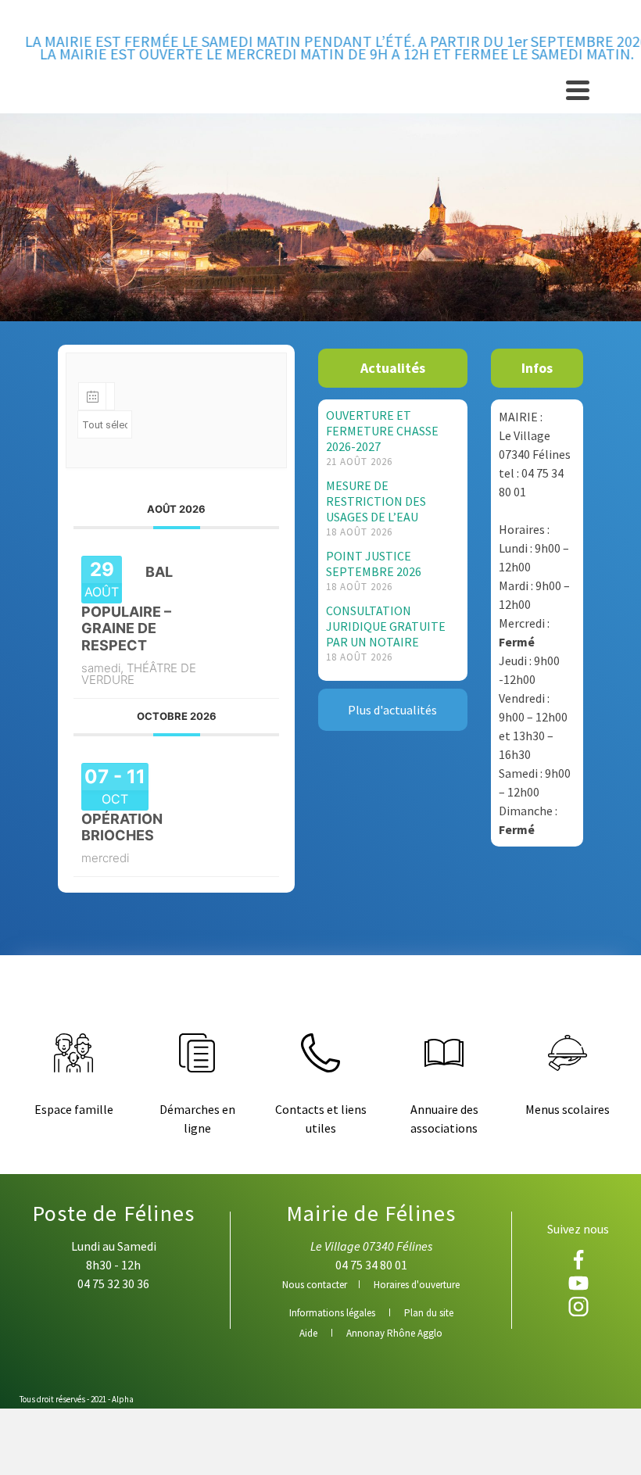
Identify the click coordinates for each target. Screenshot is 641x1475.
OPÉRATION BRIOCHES (122, 827)
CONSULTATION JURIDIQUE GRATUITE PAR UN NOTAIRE (386, 626)
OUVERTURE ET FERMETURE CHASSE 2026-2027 (382, 430)
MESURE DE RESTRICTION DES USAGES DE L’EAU (376, 501)
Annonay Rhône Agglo (394, 1333)
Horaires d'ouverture (417, 1284)
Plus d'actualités (392, 710)
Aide (308, 1333)
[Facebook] (578, 1259)
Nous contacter (314, 1284)
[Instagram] (578, 1306)
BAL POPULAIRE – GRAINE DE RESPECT (127, 608)
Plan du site (428, 1312)
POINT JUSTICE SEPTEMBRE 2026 (373, 563)
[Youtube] (578, 1283)
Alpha (123, 1399)
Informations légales (332, 1312)
